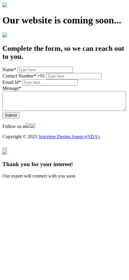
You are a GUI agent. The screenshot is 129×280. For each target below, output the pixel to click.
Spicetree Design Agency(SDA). (69, 136)
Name (9, 69)
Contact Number (19, 75)
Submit (11, 115)
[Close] (4, 148)
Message (11, 88)
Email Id (11, 82)
